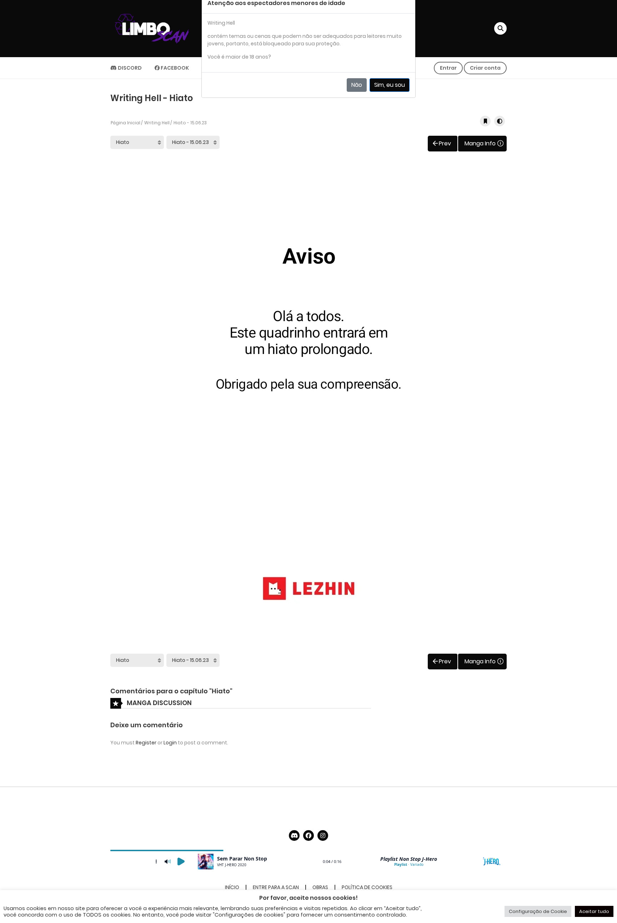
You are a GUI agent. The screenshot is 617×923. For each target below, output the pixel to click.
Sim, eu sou (389, 85)
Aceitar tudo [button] (594, 911)
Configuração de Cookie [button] (538, 911)
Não (356, 85)
